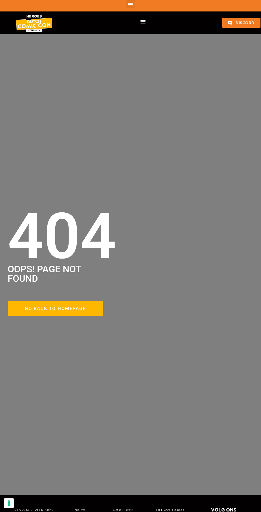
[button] (130, 4)
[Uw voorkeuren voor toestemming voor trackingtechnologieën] (9, 503)
